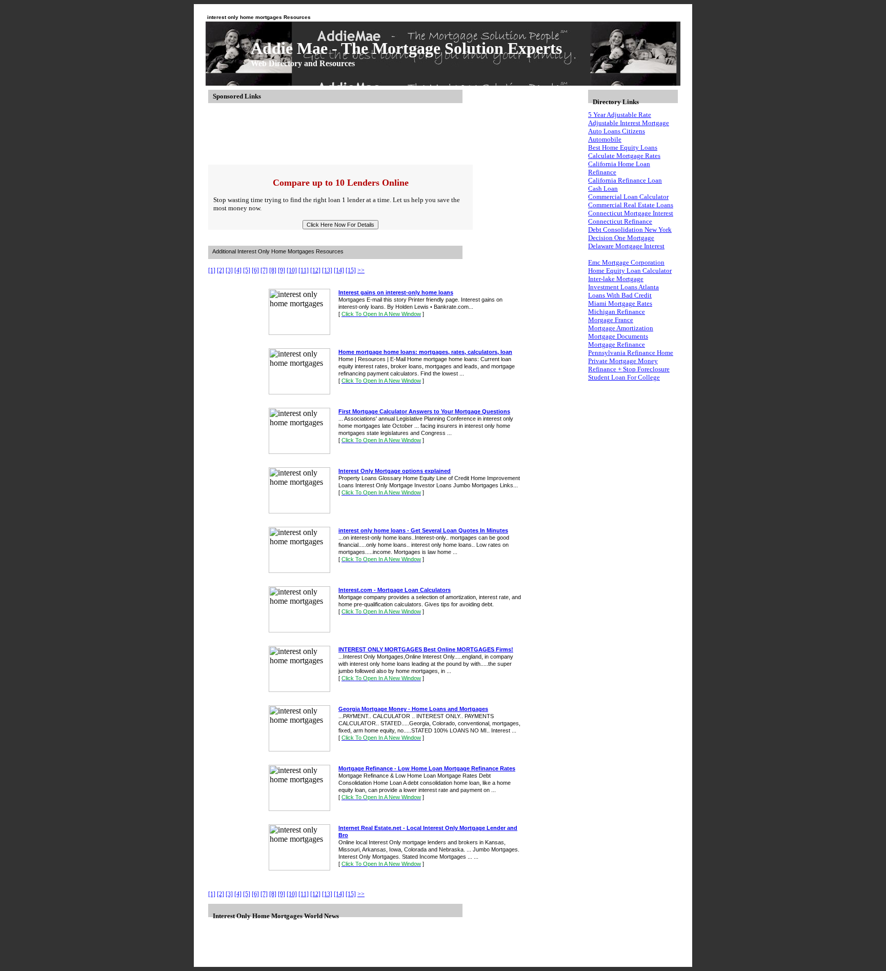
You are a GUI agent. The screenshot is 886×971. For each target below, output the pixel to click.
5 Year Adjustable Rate (619, 114)
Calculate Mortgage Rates (624, 156)
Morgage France (610, 320)
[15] (351, 270)
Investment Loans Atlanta (623, 287)
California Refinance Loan (625, 180)
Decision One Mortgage (621, 238)
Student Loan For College (624, 377)
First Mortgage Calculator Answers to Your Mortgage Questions (424, 411)
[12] (315, 270)
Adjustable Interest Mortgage (628, 123)
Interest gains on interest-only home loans (395, 292)
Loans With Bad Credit (620, 295)
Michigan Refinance (616, 311)
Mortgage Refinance (616, 344)
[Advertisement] (394, 134)
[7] (264, 270)
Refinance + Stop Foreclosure (629, 369)
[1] (211, 270)
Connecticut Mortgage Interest (630, 213)
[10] (292, 270)
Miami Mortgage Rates (620, 303)
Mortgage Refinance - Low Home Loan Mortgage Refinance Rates (426, 768)
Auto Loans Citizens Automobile (616, 135)
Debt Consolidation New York (630, 229)
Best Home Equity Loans (622, 147)
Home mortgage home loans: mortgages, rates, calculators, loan (425, 352)
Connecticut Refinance (620, 221)
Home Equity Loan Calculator (630, 270)
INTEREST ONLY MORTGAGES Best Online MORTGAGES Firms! (425, 649)
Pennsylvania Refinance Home (630, 352)
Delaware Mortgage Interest (626, 246)
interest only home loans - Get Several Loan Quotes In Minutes (423, 530)
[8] (272, 270)
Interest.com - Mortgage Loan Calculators (394, 590)
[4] (237, 270)
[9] (281, 270)
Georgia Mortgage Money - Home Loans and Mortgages (413, 709)
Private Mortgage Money (623, 361)
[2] (220, 270)
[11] (303, 270)
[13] (327, 270)
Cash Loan (603, 188)
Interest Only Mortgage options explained (394, 471)
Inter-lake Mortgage (615, 279)
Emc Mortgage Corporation (626, 262)
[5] (246, 270)
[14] (339, 270)
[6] (255, 270)
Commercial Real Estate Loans (630, 205)
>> (361, 270)
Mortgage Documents (618, 336)
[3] (229, 270)
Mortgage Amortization (620, 328)
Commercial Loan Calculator (628, 197)
